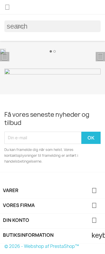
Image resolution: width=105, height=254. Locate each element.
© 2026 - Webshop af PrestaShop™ (41, 246)
